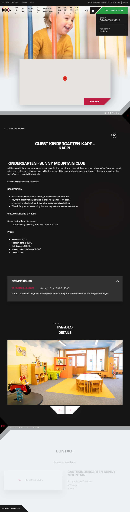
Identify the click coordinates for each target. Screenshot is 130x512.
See (32, 2)
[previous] (57, 410)
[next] (72, 410)
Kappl (24, 2)
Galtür (5, 2)
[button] (86, 10)
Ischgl (15, 2)
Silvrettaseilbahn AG (98, 2)
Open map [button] (94, 102)
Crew (125, 2)
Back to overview (16, 128)
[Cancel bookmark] (114, 135)
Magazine (115, 2)
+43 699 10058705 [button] (33, 480)
